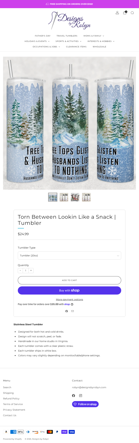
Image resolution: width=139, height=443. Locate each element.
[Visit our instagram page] (80, 395)
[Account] (117, 12)
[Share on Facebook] (66, 311)
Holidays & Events (36, 41)
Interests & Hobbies (99, 41)
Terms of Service (13, 404)
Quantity (23, 265)
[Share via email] (72, 311)
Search (7, 387)
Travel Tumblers (67, 36)
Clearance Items (76, 46)
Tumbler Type (26, 247)
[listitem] (69, 4)
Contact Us (9, 415)
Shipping (8, 392)
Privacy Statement (14, 409)
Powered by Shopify (12, 439)
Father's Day (43, 36)
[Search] (132, 12)
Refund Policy (11, 398)
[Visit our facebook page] (73, 395)
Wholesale (99, 46)
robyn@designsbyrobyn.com (89, 387)
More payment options (69, 299)
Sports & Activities (67, 41)
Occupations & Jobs (45, 46)
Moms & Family (92, 36)
